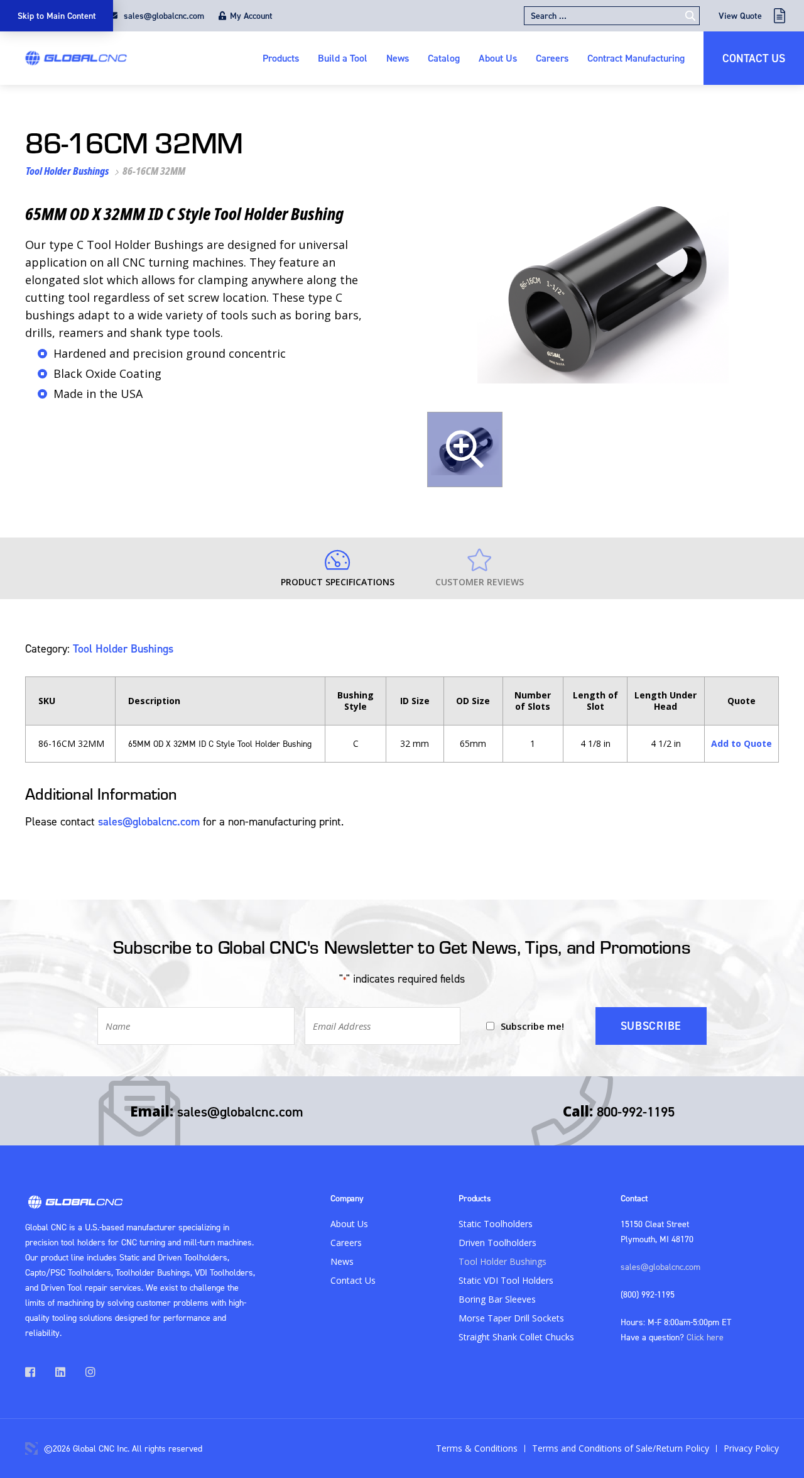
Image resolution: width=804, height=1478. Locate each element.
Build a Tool (342, 58)
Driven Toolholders (497, 1243)
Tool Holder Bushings (67, 171)
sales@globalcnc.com (162, 15)
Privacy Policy (751, 1448)
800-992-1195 (636, 1111)
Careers (552, 58)
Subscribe (651, 1025)
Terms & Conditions (477, 1448)
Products (281, 58)
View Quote (740, 15)
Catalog (444, 58)
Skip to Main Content (57, 15)
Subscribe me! (532, 1026)
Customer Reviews (479, 582)
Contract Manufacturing (636, 58)
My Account (251, 15)
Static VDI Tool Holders (506, 1280)
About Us (498, 58)
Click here (705, 1337)
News (397, 58)
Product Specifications (337, 582)
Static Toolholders (496, 1224)
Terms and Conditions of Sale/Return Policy (620, 1448)
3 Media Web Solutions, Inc (31, 1448)
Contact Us (753, 58)
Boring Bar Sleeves (497, 1299)
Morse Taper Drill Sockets (511, 1318)
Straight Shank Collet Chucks (516, 1337)
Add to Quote (741, 743)
